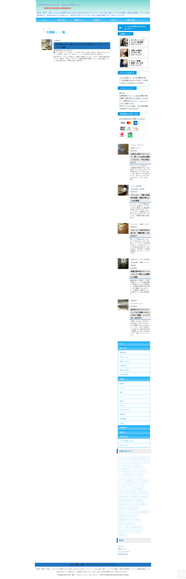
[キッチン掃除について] (133, 47)
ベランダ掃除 (124, 473)
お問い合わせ (131, 20)
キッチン (122, 388)
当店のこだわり (124, 361)
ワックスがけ (124, 485)
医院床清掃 (123, 496)
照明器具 (122, 414)
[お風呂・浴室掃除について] (133, 57)
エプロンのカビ (143, 461)
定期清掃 (140, 500)
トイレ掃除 (76, 52)
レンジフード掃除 (141, 481)
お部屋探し (144, 458)
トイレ (121, 397)
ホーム (45, 20)
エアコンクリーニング (127, 461)
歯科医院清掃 (124, 520)
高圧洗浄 (122, 535)
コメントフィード (124, 551)
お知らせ (113, 20)
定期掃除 (130, 500)
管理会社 (131, 523)
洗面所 (121, 401)
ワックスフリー (137, 485)
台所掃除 (144, 496)
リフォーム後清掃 (125, 481)
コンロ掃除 (136, 465)
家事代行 (93, 52)
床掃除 (143, 504)
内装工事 (134, 492)
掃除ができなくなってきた (128, 512)
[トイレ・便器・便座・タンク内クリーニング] (133, 67)
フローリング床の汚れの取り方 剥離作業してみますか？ (140, 233)
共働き (83, 52)
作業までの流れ (124, 370)
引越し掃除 (133, 508)
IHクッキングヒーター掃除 (128, 458)
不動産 (140, 489)
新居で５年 (67, 54)
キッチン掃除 (68, 52)
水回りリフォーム (77, 54)
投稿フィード (122, 549)
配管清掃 (93, 54)
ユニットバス (137, 477)
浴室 (120, 392)
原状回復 (134, 496)
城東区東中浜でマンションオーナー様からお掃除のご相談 (140, 274)
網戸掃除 (86, 54)
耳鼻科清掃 (137, 527)
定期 (121, 500)
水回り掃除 (136, 520)
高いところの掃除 (135, 531)
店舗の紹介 (122, 352)
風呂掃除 (99, 54)
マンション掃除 (137, 473)
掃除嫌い (60, 54)
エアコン (122, 405)
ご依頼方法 (122, 366)
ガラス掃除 (59, 52)
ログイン (121, 546)
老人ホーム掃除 (125, 527)
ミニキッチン (124, 477)
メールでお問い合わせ (126, 441)
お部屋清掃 (122, 419)
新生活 (133, 516)
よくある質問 (123, 374)
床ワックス (133, 504)
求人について (123, 445)
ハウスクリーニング (137, 469)
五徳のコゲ (123, 492)
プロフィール (123, 357)
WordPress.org (123, 554)
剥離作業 (144, 492)
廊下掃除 (122, 508)
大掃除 (88, 52)
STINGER (126, 575)
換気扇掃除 (144, 512)
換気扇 (121, 383)
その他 (121, 423)
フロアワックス (124, 410)
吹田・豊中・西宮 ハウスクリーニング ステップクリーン (93, 565)
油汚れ (122, 523)
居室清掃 (122, 504)
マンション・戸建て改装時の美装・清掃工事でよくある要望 (140, 197)
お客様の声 (96, 20)
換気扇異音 (123, 516)
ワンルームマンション (127, 489)
